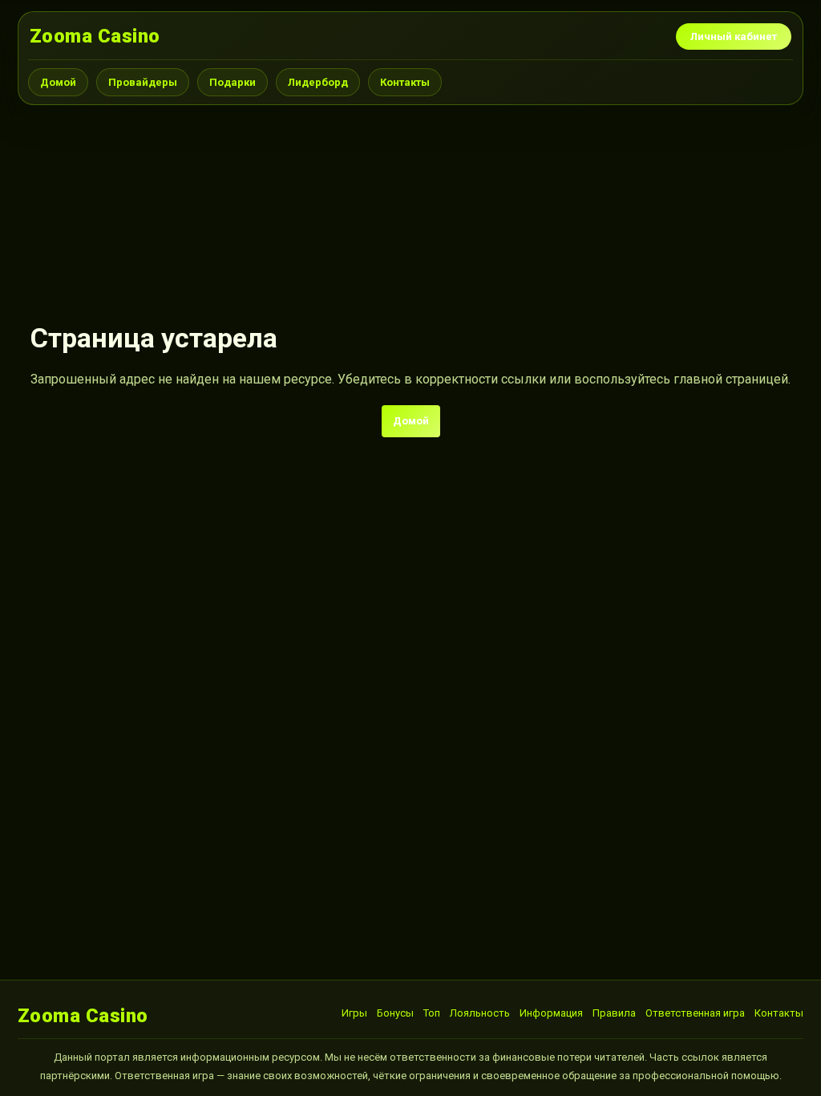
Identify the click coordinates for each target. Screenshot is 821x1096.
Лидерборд (318, 82)
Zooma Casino (95, 36)
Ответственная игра (695, 1013)
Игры (354, 1013)
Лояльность (480, 1013)
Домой (58, 82)
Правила (614, 1013)
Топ (431, 1013)
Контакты (405, 82)
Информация (551, 1013)
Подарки (232, 82)
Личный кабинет (733, 36)
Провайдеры (142, 82)
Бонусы (395, 1013)
